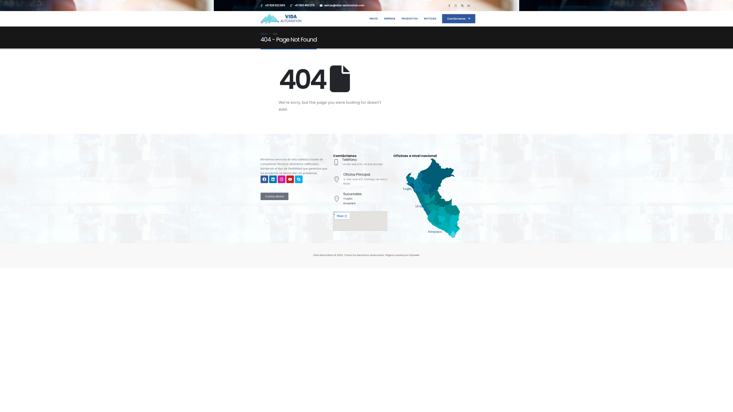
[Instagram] (455, 5)
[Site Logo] (280, 19)
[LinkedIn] (468, 5)
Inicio (374, 18)
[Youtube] (290, 179)
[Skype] (462, 5)
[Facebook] (449, 5)
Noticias (430, 18)
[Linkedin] (273, 179)
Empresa (389, 18)
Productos (410, 18)
